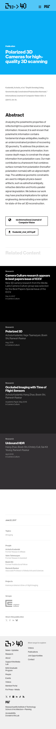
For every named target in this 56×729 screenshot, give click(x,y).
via (29, 221)
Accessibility (10, 713)
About (7, 658)
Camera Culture (13, 298)
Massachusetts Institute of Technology (20, 707)
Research (9, 654)
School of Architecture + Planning (18, 709)
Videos (8, 682)
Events (8, 678)
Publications (33, 652)
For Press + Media (12, 689)
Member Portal (11, 686)
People (8, 674)
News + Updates (11, 650)
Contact (31, 659)
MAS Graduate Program (11, 669)
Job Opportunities (35, 655)
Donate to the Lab (12, 715)
